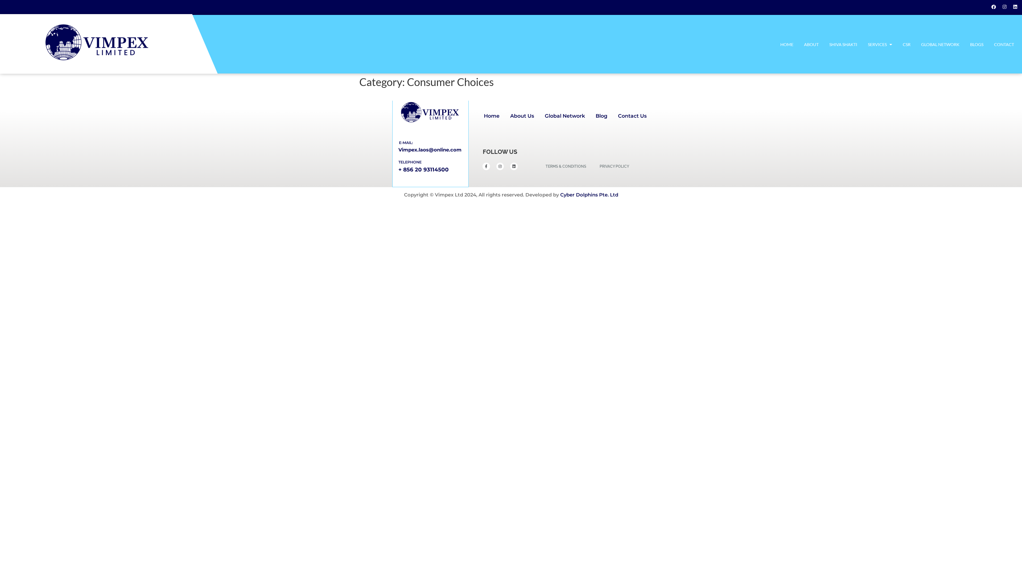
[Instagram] (1004, 7)
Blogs (976, 44)
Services (877, 44)
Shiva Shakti (843, 44)
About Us (522, 116)
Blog (601, 116)
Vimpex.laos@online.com (429, 150)
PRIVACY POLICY (614, 166)
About (811, 44)
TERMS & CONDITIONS (566, 166)
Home (786, 44)
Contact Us (632, 116)
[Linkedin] (1015, 7)
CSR (906, 44)
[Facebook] (994, 7)
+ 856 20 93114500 (423, 169)
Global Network (940, 44)
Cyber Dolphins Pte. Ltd (589, 195)
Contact (1004, 44)
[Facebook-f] (486, 166)
